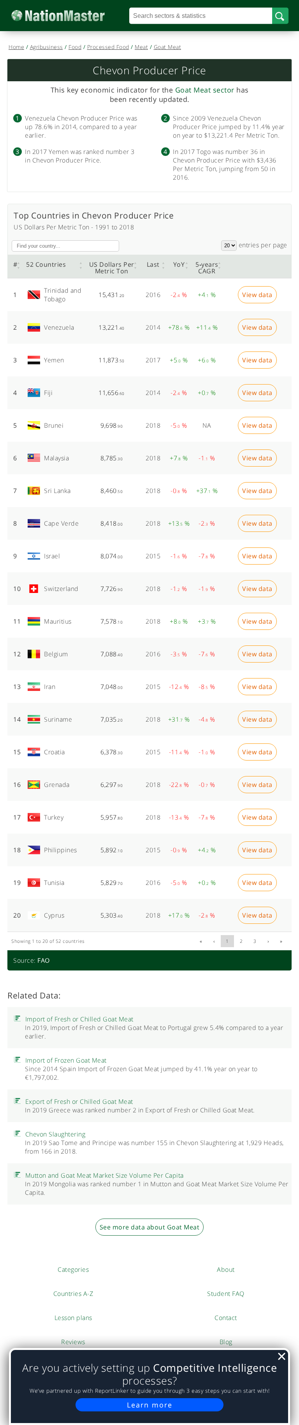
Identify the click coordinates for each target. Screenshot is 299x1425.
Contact (226, 1317)
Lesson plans (73, 1317)
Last (153, 264)
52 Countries (46, 264)
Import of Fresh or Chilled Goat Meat (79, 1019)
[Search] (280, 15)
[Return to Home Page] (70, 15)
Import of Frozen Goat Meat (66, 1060)
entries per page (262, 245)
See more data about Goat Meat (150, 1227)
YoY (179, 264)
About (226, 1269)
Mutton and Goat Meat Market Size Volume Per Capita (104, 1175)
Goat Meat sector (204, 89)
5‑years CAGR (206, 267)
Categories (73, 1269)
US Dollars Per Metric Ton (111, 267)
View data (257, 294)
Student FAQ (225, 1293)
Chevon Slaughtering (55, 1134)
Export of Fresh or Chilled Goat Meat (79, 1101)
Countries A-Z (73, 1293)
